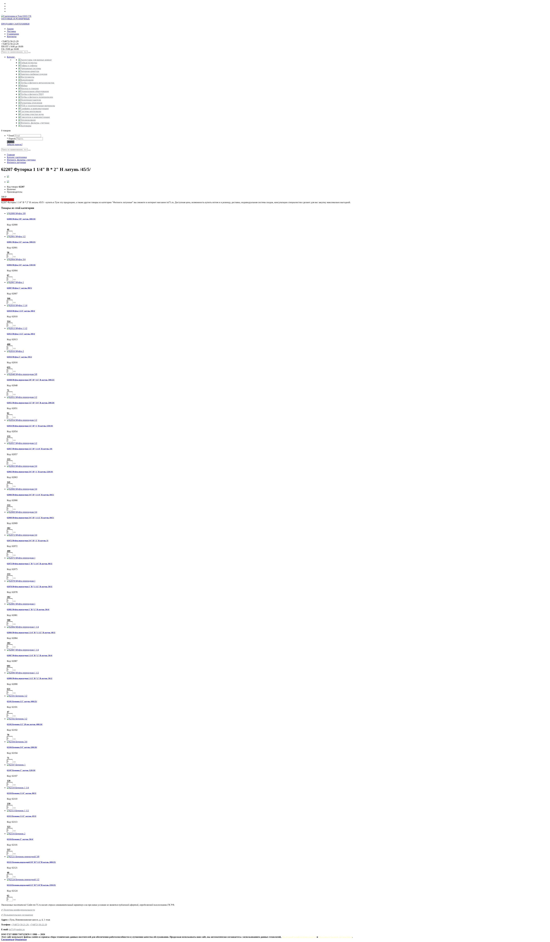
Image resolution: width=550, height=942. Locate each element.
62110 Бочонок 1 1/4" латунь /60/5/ (21, 793)
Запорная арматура (30, 71)
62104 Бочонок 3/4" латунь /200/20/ (22, 747)
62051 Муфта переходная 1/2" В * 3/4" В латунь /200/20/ (31, 403)
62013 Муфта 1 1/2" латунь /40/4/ (21, 334)
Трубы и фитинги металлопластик (37, 83)
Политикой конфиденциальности (299, 937)
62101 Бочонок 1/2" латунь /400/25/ (22, 701)
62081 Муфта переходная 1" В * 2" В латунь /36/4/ (28, 609)
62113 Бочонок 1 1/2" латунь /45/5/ (21, 816)
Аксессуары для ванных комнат (36, 60)
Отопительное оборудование (35, 91)
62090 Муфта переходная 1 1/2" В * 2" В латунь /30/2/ (29, 678)
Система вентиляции (31, 111)
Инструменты (27, 77)
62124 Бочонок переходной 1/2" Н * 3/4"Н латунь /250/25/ (31, 885)
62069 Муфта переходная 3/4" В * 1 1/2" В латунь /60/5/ (30, 518)
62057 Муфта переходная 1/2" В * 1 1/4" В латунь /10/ (29, 449)
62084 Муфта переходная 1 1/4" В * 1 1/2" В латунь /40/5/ (31, 632)
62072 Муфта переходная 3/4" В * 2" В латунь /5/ (27, 540)
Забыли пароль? (14, 144)
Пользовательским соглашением (335, 937)
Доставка (11, 31)
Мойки (24, 85)
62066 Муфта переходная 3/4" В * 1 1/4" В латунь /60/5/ (30, 495)
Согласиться (7, 939)
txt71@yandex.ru (17, 929)
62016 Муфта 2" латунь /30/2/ (19, 357)
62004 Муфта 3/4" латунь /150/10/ (21, 265)
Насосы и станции (30, 88)
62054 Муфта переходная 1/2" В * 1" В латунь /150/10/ (30, 426)
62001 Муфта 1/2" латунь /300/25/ (21, 242)
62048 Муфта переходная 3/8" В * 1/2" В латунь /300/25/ (31, 380)
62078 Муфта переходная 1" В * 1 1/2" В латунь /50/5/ (29, 586)
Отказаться (21, 939)
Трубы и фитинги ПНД (32, 94)
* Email (10, 135)
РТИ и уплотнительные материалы (38, 105)
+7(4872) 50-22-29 (38, 924)
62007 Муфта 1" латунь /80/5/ (19, 288)
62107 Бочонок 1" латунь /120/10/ (21, 770)
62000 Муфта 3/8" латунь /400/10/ (21, 219)
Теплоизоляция (28, 120)
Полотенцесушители (31, 100)
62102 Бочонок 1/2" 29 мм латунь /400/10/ (25, 724)
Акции (10, 29)
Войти (10, 142)
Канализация (27, 80)
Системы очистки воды (32, 114)
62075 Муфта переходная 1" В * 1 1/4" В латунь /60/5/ (29, 564)
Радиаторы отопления (31, 103)
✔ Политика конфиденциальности (18, 910)
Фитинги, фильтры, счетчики (35, 123)
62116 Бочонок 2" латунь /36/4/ (20, 839)
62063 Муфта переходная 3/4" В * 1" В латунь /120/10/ (30, 472)
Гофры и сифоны (29, 65)
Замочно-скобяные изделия (34, 74)
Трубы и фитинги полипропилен (37, 97)
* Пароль (11, 138)
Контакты (11, 36)
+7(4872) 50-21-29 (20, 924)
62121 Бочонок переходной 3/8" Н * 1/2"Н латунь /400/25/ (31, 862)
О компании (13, 34)
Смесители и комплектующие (35, 117)
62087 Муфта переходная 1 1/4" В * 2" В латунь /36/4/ (29, 655)
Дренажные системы (31, 68)
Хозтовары (26, 125)
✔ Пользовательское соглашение (17, 915)
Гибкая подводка (29, 62)
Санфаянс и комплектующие (35, 108)
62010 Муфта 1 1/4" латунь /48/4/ (21, 311)
